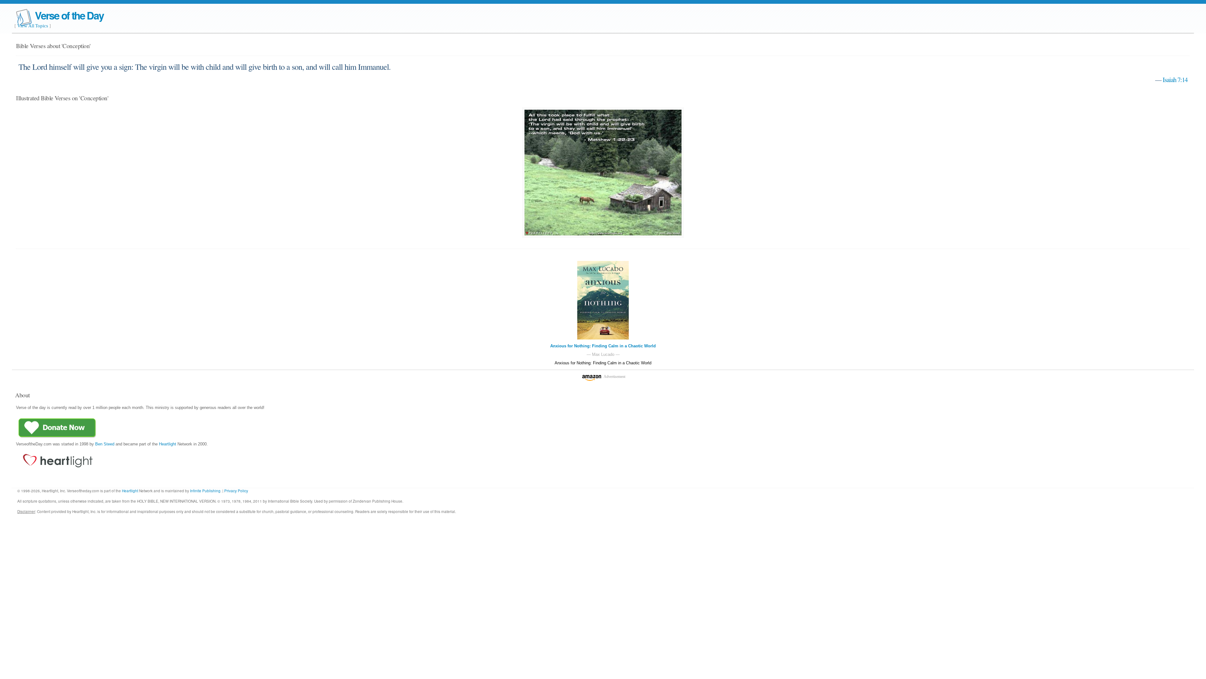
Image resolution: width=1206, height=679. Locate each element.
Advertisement (614, 376)
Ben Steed (104, 444)
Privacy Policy (236, 490)
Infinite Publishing (205, 490)
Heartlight (167, 444)
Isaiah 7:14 (1175, 79)
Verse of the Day (69, 15)
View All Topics (32, 25)
